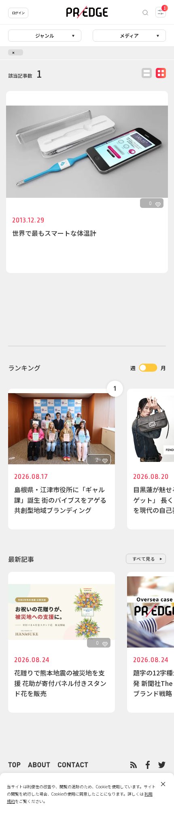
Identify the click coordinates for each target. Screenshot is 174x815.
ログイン (18, 13)
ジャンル (44, 35)
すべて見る (143, 558)
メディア (129, 35)
